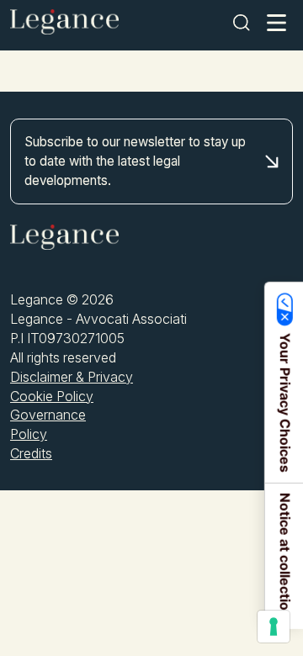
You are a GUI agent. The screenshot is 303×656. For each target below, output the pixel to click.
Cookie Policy (51, 396)
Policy (28, 434)
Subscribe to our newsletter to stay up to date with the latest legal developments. (135, 161)
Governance (48, 414)
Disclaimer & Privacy (71, 376)
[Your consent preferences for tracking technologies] (274, 627)
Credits (31, 453)
